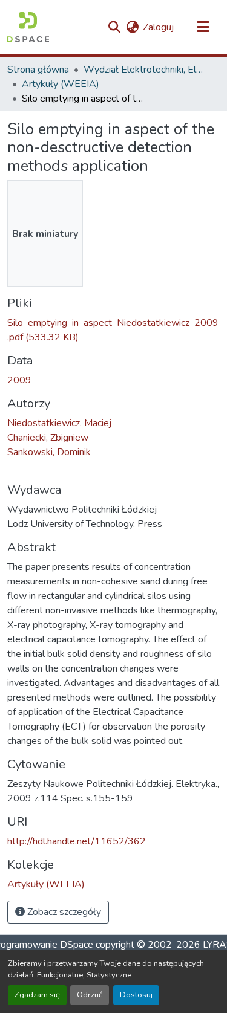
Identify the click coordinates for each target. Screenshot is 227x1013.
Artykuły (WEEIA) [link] (60, 84)
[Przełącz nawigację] (203, 27)
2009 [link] (19, 380)
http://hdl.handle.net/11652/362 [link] (76, 841)
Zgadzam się (37, 994)
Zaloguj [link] (158, 27)
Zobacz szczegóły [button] (63, 912)
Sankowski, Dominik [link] (49, 452)
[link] (113, 330)
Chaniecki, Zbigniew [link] (47, 437)
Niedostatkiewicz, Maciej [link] (59, 423)
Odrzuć (89, 994)
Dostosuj (136, 994)
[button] (28, 27)
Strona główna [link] (38, 69)
